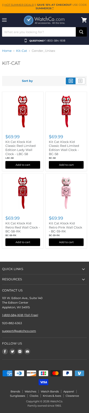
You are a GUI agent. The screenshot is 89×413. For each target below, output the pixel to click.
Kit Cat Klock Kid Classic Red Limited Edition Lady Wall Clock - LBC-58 (20, 148)
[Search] (81, 32)
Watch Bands (50, 391)
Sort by (27, 80)
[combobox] (39, 32)
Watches (30, 391)
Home (7, 50)
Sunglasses (17, 395)
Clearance (72, 395)
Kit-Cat (21, 50)
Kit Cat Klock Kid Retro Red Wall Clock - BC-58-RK (22, 227)
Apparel (68, 391)
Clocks (34, 395)
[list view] (80, 81)
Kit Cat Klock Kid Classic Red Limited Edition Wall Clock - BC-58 (64, 148)
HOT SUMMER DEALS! (19, 4)
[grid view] (71, 81)
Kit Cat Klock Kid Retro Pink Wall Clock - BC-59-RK (65, 227)
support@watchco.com (19, 331)
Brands (15, 391)
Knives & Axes (52, 395)
